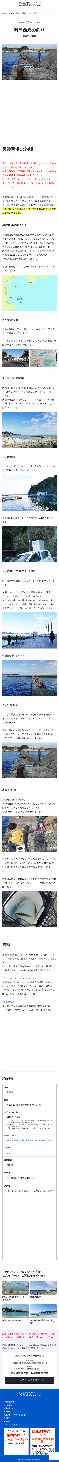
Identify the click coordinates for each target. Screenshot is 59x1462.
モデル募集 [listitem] (8, 1405)
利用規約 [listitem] (7, 1418)
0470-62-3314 (13, 1117)
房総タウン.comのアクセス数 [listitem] (15, 1415)
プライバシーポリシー (12, 1425)
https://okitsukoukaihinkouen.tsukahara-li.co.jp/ (29, 1140)
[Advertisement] (29, 112)
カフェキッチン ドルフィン (16, 978)
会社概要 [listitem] (7, 1412)
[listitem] (15, 1291)
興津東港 (47, 205)
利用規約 (7, 1421)
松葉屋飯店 (8, 1002)
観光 (38, 22)
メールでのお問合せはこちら (29, 1380)
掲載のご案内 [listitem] (9, 1402)
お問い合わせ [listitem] (9, 1408)
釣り (31, 22)
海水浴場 (22, 22)
